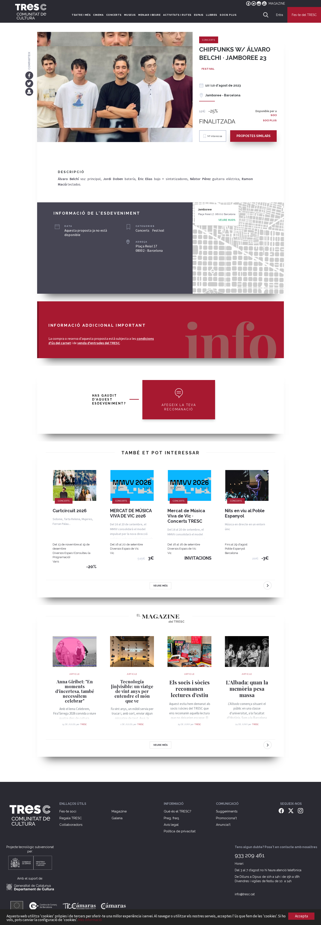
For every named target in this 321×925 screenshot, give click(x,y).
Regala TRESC (70, 818)
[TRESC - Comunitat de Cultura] (30, 11)
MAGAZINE (277, 3)
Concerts (208, 40)
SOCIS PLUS (228, 14)
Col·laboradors (70, 825)
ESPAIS (199, 14)
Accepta (301, 916)
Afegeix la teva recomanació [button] (179, 407)
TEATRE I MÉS (81, 14)
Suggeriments (226, 811)
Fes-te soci (67, 811)
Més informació (90, 919)
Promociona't (226, 818)
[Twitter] (29, 83)
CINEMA (98, 14)
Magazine (119, 811)
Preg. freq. (171, 818)
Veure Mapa (226, 220)
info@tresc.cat (245, 894)
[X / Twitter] (290, 810)
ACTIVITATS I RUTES (177, 14)
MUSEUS (130, 14)
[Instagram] (300, 810)
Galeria (117, 818)
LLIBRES (211, 14)
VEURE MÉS (160, 585)
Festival (208, 69)
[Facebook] (29, 75)
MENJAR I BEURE (149, 14)
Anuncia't (223, 825)
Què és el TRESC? (177, 811)
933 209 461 (250, 855)
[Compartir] (29, 91)
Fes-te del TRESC (304, 15)
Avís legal (171, 825)
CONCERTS (114, 14)
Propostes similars (253, 136)
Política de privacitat (179, 831)
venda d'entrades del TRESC (98, 343)
